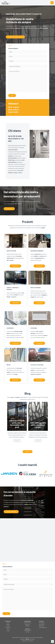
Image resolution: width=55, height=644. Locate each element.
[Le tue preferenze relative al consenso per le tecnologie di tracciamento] (52, 641)
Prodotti (8, 625)
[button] (15, 37)
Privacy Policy (24, 640)
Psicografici (32, 639)
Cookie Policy (30, 640)
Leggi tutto (17, 440)
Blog (8, 629)
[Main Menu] (52, 2)
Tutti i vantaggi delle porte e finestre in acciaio (17, 425)
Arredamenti (8, 627)
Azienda (7, 624)
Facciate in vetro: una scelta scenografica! (38, 426)
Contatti (8, 630)
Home (8, 622)
